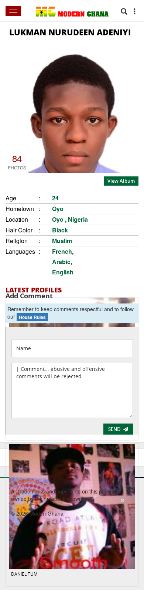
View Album (121, 181)
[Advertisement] (69, 542)
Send (114, 429)
